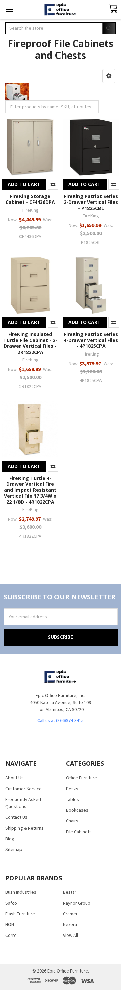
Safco (11, 903)
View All (70, 935)
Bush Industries (20, 892)
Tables (72, 799)
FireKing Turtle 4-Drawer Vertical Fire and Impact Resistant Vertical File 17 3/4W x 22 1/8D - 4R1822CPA (30, 490)
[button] (108, 76)
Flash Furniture (20, 914)
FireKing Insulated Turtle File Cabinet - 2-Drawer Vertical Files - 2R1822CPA (30, 343)
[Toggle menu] (9, 9)
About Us (14, 778)
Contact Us (16, 817)
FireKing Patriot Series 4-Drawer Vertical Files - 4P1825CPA (91, 340)
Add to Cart (24, 184)
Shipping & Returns (24, 828)
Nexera (70, 924)
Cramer (70, 914)
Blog (9, 839)
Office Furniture (81, 778)
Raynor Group (76, 903)
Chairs (72, 821)
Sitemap (13, 849)
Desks (72, 788)
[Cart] (113, 9)
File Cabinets (79, 832)
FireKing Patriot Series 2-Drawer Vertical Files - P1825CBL (91, 202)
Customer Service (23, 788)
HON (9, 924)
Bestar (69, 892)
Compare (53, 184)
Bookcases (77, 810)
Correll (12, 935)
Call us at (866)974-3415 (60, 720)
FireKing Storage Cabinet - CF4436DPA (30, 199)
